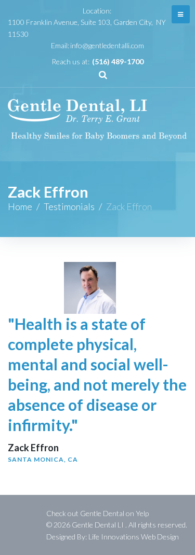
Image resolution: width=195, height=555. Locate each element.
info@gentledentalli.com (107, 45)
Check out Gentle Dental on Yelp (97, 513)
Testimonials (69, 206)
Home (20, 206)
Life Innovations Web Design (133, 536)
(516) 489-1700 (118, 61)
